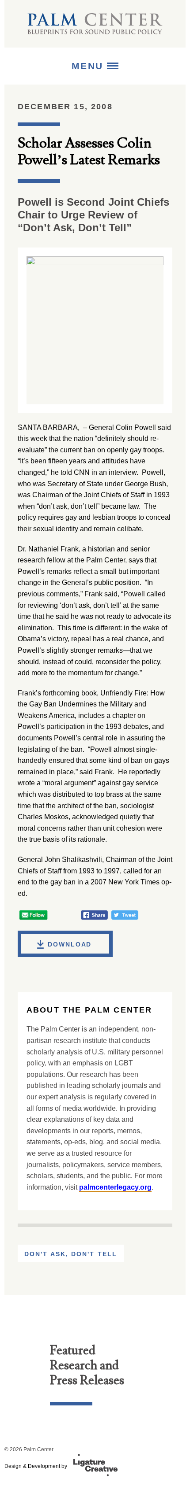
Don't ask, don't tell (70, 1253)
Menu (89, 66)
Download (69, 944)
